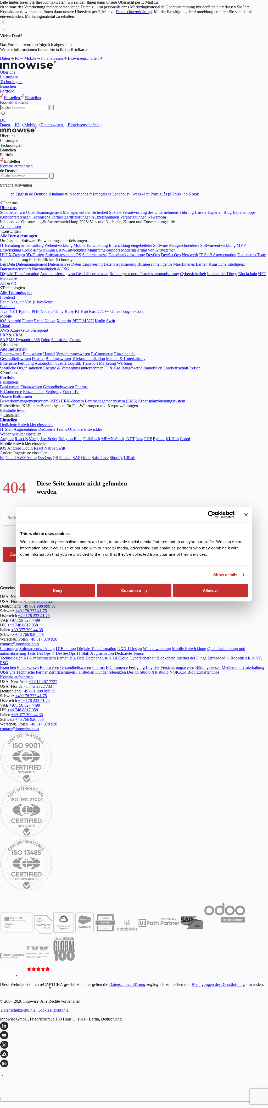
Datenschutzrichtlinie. (18, 1010)
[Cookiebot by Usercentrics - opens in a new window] (211, 514)
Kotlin (100, 321)
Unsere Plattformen (16, 396)
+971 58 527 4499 (24, 620)
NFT (262, 273)
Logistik (74, 363)
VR (13, 283)
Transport (90, 363)
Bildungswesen (58, 358)
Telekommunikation (88, 358)
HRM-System (72, 401)
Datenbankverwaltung (126, 255)
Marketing (107, 363)
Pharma (38, 358)
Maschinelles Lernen (190, 264)
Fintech (65, 457)
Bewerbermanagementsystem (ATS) (30, 401)
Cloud (5, 325)
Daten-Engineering (87, 264)
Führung (187, 212)
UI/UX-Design (12, 255)
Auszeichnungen (105, 217)
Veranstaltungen (133, 217)
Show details (225, 574)
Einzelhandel (125, 354)
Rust (93, 311)
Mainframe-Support (103, 250)
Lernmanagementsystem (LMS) (111, 401)
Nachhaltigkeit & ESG (50, 269)
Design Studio (138, 672)
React (4, 302)
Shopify (116, 457)
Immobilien (152, 368)
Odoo (45, 339)
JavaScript (44, 302)
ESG (4, 663)
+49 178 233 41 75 (31, 611)
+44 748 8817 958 (22, 625)
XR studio (160, 672)
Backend (7, 306)
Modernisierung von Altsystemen (148, 250)
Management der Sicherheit (85, 212)
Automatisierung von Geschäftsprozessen (74, 273)
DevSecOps (171, 255)
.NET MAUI (83, 321)
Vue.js (30, 302)
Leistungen (9, 77)
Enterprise (8, 363)
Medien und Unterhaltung (243, 667)
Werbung (124, 363)
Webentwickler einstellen (20, 434)
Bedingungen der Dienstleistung (218, 984)
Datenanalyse (59, 264)
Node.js (46, 311)
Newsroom (157, 217)
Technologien (11, 81)
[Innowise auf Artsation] (134, 1054)
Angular (17, 302)
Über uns (7, 72)
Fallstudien (9, 382)
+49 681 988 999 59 (38, 606)
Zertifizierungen (77, 217)
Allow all (211, 590)
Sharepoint (39, 330)
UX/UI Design (129, 648)
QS (55, 457)
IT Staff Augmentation (217, 255)
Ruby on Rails (70, 438)
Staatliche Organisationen (21, 368)
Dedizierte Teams (52, 429)
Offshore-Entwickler (85, 429)
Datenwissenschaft (15, 269)
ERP (4, 335)
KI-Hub (81, 311)
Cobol (140, 311)
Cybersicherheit (193, 273)
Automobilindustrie (50, 363)
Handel (49, 354)
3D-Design (35, 255)
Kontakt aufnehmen (16, 166)
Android (14, 321)
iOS (3, 321)
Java (3, 311)
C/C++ (103, 311)
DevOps (153, 255)
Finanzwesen (52, 58)
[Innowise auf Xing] (134, 1045)
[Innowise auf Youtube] (134, 1035)
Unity (59, 311)
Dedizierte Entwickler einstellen (26, 424)
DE (3, 120)
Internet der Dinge (222, 273)
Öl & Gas (112, 368)
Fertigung (26, 363)
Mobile (30, 58)
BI (115, 658)
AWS (4, 330)
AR (3, 283)
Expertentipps (244, 212)
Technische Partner (47, 217)
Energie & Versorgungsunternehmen (73, 368)
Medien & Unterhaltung (126, 358)
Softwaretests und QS (63, 255)
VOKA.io (178, 672)
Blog (228, 212)
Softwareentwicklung (37, 648)
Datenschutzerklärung (134, 11)
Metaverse (8, 278)
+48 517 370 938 (43, 639)
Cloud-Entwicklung (38, 250)
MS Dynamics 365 (24, 339)
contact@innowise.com (19, 644)
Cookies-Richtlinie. (53, 1010)
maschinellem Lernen (51, 658)
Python (25, 311)
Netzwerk (190, 255)
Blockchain (247, 273)
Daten (5, 58)
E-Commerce (102, 354)
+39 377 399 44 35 (27, 629)
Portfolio (7, 91)
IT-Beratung (66, 648)
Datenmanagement (31, 264)
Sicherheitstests (94, 255)
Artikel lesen (10, 226)
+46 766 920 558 (29, 634)
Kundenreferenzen (15, 217)
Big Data (7, 264)
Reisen (194, 368)
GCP (25, 330)
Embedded (217, 658)
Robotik (237, 658)
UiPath (129, 457)
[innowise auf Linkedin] (134, 1026)
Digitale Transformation (19, 273)
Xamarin (64, 321)
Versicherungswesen (73, 354)
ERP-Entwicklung (71, 250)
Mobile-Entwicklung (91, 245)
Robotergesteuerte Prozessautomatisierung (144, 273)
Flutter (27, 321)
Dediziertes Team (251, 255)
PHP (35, 311)
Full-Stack (91, 438)
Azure (15, 330)
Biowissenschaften (84, 58)
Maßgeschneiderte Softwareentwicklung (202, 245)
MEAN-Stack (112, 438)
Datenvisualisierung (120, 264)
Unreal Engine (122, 311)
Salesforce (59, 339)
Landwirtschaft (175, 368)
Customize (131, 590)
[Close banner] (246, 514)
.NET (13, 311)
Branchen (8, 86)
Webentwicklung (58, 245)
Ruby (69, 311)
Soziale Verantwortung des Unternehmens (143, 212)
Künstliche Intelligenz (227, 264)
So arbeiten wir (12, 212)
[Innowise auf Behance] (134, 1064)
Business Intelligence (154, 264)
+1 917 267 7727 (43, 681)
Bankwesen (32, 354)
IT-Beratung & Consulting (21, 245)
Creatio (75, 339)
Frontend (7, 297)
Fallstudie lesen (12, 410)
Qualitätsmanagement (44, 212)
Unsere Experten (208, 212)
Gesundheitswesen (15, 358)
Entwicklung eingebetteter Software (138, 245)
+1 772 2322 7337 (39, 601)
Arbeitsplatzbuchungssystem (161, 401)
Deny (57, 590)
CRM (17, 335)
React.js (21, 438)
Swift (110, 321)
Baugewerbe (131, 368)
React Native (44, 321)
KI (17, 58)
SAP (4, 339)
